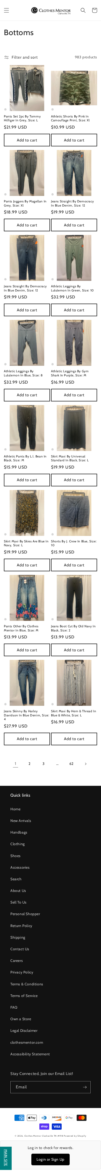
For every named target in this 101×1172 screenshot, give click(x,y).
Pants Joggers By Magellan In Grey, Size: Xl (25, 203)
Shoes (15, 855)
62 (71, 763)
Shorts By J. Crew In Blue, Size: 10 (74, 543)
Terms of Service (24, 995)
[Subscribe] (84, 1087)
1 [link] (15, 763)
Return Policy (21, 925)
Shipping (17, 937)
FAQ (14, 1007)
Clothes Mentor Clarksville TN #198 (43, 1136)
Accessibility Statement (30, 1054)
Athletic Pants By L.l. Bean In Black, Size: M (25, 458)
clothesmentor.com (26, 1042)
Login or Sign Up (50, 1159)
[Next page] (85, 764)
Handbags (18, 832)
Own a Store (20, 1019)
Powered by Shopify (75, 1136)
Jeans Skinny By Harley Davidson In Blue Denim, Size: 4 (26, 715)
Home (15, 809)
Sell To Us (18, 902)
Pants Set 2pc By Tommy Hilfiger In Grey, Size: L (22, 118)
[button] (6, 10)
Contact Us (19, 949)
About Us (18, 890)
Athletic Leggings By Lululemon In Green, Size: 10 (72, 288)
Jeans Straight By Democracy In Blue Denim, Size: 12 (72, 203)
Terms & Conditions (26, 984)
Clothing (17, 844)
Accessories (20, 867)
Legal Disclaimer (24, 1030)
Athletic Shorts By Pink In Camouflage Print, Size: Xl (70, 118)
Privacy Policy (21, 972)
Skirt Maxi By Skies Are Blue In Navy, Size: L (26, 543)
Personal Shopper (25, 914)
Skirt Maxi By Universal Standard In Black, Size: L (70, 458)
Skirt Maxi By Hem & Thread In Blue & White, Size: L (73, 713)
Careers (16, 960)
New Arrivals (20, 820)
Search (16, 879)
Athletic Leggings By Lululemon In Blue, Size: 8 (23, 373)
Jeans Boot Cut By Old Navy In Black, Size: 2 (73, 628)
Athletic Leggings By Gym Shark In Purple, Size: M (70, 373)
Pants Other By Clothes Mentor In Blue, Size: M (21, 628)
